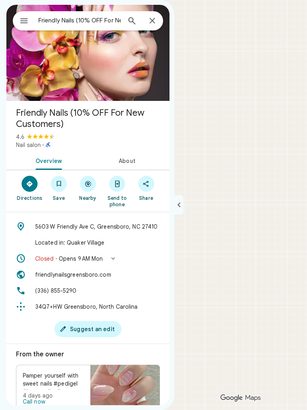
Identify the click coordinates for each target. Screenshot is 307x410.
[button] (87, 259)
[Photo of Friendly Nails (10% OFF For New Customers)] (87, 53)
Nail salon (28, 145)
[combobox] (79, 20)
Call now (34, 401)
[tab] (47, 160)
